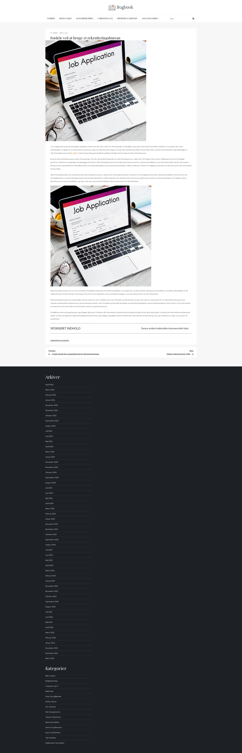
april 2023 (49, 565)
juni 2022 (49, 617)
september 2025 (52, 421)
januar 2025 (50, 457)
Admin (55, 33)
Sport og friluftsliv (52, 732)
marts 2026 (49, 390)
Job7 (75, 153)
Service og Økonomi (53, 727)
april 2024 (49, 503)
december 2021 (51, 648)
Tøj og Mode (50, 738)
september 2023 (52, 539)
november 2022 (51, 591)
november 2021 (51, 653)
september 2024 (52, 477)
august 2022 (50, 607)
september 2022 (52, 601)
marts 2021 (49, 658)
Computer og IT (105, 18)
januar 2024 (50, 519)
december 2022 (51, 586)
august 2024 (50, 483)
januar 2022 (50, 643)
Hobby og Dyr (51, 701)
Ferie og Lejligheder (53, 696)
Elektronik (49, 691)
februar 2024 (50, 514)
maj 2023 (49, 560)
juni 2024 (49, 493)
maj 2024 (49, 498)
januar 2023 (50, 581)
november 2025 (51, 410)
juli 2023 (48, 550)
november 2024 (51, 467)
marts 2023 (49, 570)
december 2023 (51, 524)
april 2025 (49, 446)
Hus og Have (50, 707)
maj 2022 (49, 622)
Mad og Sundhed (52, 722)
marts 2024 (49, 508)
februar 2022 (50, 638)
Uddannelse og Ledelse (59, 340)
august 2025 (50, 426)
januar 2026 (50, 400)
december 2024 (51, 462)
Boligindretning (84, 18)
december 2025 (51, 405)
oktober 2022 (51, 596)
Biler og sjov (65, 18)
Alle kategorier (150, 18)
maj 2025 (49, 441)
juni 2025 (49, 436)
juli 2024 (48, 488)
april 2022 (49, 627)
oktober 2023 (51, 534)
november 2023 (51, 529)
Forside (51, 18)
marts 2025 (49, 452)
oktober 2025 (51, 415)
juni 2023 (49, 555)
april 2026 (49, 384)
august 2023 (50, 545)
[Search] (193, 18)
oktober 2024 (51, 472)
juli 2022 (48, 612)
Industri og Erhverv (127, 18)
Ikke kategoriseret (52, 712)
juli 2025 (48, 431)
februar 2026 (50, 395)
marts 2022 (49, 632)
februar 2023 (50, 576)
